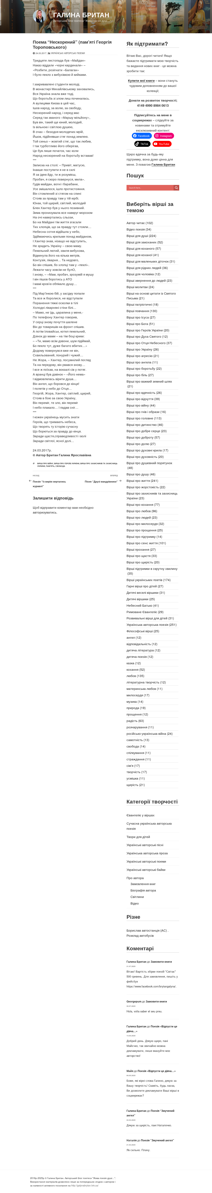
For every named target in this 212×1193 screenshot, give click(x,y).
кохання (136, 669)
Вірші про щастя (142, 555)
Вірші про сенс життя (146, 543)
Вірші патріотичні (142, 304)
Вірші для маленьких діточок (151, 261)
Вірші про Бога (141, 323)
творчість (137, 771)
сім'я (133, 765)
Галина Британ (81, 14)
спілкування (139, 752)
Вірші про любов (142, 511)
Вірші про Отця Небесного (149, 342)
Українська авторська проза (147, 853)
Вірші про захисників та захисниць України (152, 495)
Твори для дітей (138, 836)
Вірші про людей (142, 517)
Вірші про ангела (142, 362)
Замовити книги (161, 961)
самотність (138, 739)
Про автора (135, 877)
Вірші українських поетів (149, 579)
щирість (136, 784)
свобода (60, 466)
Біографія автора (143, 890)
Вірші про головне (144, 418)
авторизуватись (44, 512)
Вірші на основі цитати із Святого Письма (151, 295)
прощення (137, 714)
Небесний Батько (143, 605)
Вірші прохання (141, 549)
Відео (135, 903)
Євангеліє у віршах (141, 815)
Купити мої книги (141, 80)
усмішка (136, 778)
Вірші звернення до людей (149, 280)
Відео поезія (139, 229)
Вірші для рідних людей (147, 267)
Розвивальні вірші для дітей (150, 618)
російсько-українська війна (150, 733)
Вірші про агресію (143, 355)
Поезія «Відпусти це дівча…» (157, 1071)
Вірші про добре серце (147, 430)
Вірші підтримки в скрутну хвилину (152, 570)
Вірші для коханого (144, 248)
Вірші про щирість (143, 562)
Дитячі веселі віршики (146, 592)
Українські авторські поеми (68, 53)
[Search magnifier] (176, 188)
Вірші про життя (142, 480)
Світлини (137, 896)
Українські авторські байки (146, 869)
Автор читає (140, 222)
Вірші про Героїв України (66, 463)
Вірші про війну (45, 463)
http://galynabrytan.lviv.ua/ (85, 1185)
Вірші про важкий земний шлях (149, 383)
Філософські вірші (143, 631)
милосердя (138, 695)
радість (135, 720)
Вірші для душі (141, 235)
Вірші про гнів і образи (146, 411)
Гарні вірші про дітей (145, 586)
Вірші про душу (141, 474)
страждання (139, 759)
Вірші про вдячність (144, 392)
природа (136, 707)
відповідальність (142, 643)
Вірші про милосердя (145, 523)
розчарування (140, 727)
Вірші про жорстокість (146, 487)
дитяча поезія (140, 656)
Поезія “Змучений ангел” (157, 1140)
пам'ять (50, 466)
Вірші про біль (140, 375)
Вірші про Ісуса (141, 317)
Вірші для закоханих (145, 242)
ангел (134, 637)
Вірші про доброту (143, 437)
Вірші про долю (141, 443)
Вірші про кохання (143, 504)
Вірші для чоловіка (143, 274)
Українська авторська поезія (152, 624)
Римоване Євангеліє (145, 611)
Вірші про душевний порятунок (149, 465)
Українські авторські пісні (145, 844)
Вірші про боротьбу (144, 368)
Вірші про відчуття (143, 398)
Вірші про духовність (145, 456)
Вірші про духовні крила (147, 450)
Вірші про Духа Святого (147, 336)
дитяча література (143, 650)
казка (134, 663)
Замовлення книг (143, 883)
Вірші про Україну (143, 349)
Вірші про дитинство (145, 424)
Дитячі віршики (141, 599)
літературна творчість (146, 682)
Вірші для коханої (143, 254)
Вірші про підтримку (144, 536)
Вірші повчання (142, 310)
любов (135, 675)
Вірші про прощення (145, 530)
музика (135, 701)
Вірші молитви (140, 287)
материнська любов (144, 688)
